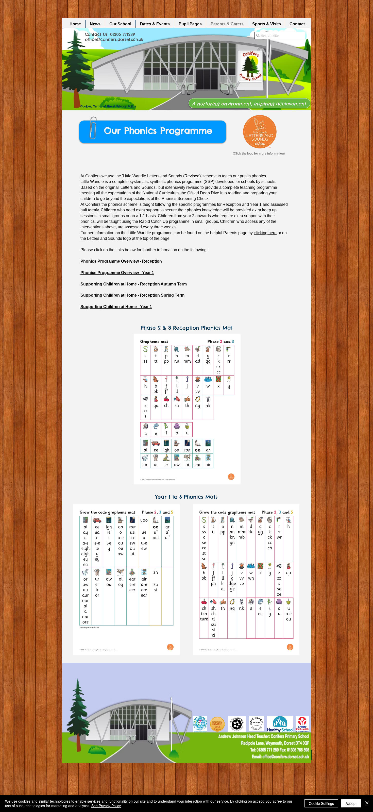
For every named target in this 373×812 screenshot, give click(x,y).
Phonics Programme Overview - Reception (121, 261)
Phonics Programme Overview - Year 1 (117, 272)
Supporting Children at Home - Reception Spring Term (132, 295)
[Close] (367, 803)
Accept (351, 803)
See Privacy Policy (106, 805)
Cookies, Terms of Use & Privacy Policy (108, 106)
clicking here (265, 233)
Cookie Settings (321, 803)
